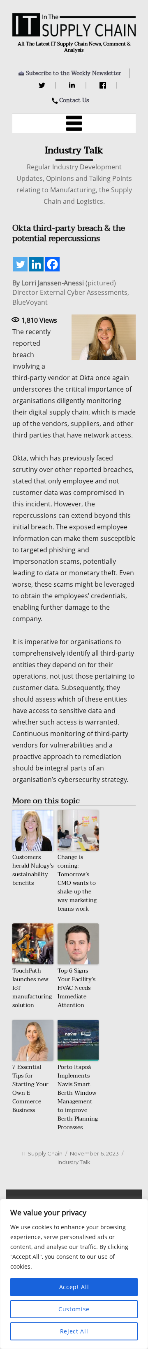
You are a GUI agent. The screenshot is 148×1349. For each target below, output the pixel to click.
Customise (74, 1309)
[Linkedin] (36, 264)
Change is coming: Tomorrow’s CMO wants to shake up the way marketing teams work (77, 883)
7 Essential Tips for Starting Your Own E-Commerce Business (30, 1088)
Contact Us (74, 100)
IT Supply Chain (42, 1153)
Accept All (74, 1287)
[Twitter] (43, 85)
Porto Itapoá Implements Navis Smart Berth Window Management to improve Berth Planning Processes (78, 1097)
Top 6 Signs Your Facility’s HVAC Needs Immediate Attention (76, 987)
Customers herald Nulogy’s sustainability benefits (32, 870)
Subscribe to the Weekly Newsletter (73, 73)
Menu (74, 123)
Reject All (74, 1331)
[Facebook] (103, 85)
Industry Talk (74, 1162)
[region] (74, 1274)
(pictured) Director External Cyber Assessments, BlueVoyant (70, 292)
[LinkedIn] (73, 85)
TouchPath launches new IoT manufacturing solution (32, 987)
